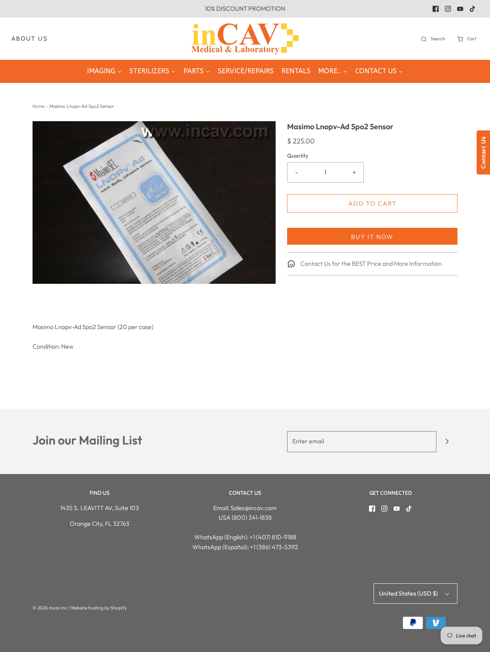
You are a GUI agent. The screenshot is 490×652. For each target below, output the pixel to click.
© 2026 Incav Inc (50, 608)
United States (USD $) (409, 593)
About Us (29, 38)
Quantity (297, 155)
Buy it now (372, 236)
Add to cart (372, 203)
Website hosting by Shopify (99, 608)
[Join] (446, 441)
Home (38, 106)
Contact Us (483, 152)
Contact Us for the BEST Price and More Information (370, 263)
